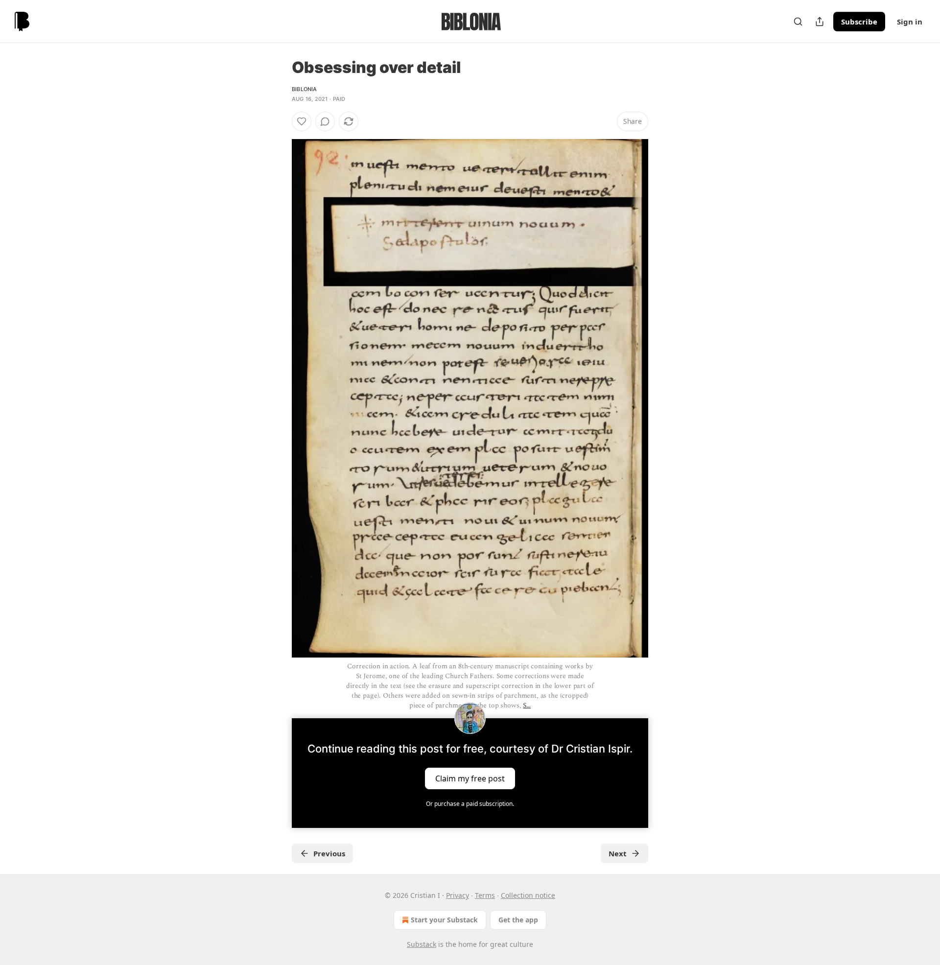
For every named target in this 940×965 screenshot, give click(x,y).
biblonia (304, 89)
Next (618, 853)
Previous (329, 853)
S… (527, 705)
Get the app (518, 919)
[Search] (798, 21)
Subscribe (859, 21)
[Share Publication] (819, 21)
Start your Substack (444, 919)
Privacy (457, 895)
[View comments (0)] (325, 121)
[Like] (301, 121)
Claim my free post (470, 778)
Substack (421, 944)
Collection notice (528, 895)
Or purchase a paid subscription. (470, 804)
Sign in (909, 21)
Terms (485, 895)
